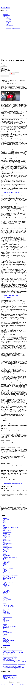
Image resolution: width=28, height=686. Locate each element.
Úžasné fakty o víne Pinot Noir (9, 668)
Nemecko (5, 583)
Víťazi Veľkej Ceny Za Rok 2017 (10, 587)
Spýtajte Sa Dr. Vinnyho (8, 530)
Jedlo (4, 633)
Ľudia (4, 553)
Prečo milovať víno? (7, 653)
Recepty (5, 541)
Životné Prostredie (7, 578)
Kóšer (7, 24)
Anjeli (4, 564)
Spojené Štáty (6, 549)
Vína (4, 525)
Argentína (5, 628)
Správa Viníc (5, 593)
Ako (4, 565)
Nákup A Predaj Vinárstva (8, 582)
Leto (4, 604)
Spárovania (5, 535)
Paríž (4, 635)
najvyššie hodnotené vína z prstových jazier (11, 296)
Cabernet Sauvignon (7, 585)
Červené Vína (6, 576)
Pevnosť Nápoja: (4, 68)
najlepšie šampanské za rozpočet (13, 483)
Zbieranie (7, 512)
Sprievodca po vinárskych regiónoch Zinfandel (12, 650)
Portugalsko (8, 21)
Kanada (4, 625)
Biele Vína (5, 600)
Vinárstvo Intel (6, 612)
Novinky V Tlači (6, 643)
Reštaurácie (5, 544)
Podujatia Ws (6, 590)
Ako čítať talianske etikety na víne (10, 657)
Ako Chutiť (5, 558)
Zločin (4, 603)
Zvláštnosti (5, 641)
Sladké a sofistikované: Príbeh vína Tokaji (11, 660)
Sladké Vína (5, 567)
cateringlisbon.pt (6, 15)
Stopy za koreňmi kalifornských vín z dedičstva (13, 652)
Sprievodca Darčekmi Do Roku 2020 (10, 575)
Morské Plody (6, 608)
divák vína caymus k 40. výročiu (10, 677)
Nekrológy (5, 592)
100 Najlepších (6, 621)
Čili (4, 618)
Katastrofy (5, 584)
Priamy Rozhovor (9, 25)
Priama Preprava (6, 534)
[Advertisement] (14, 43)
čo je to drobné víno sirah (8, 678)
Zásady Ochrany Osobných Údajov (10, 527)
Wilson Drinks (5, 8)
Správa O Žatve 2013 (7, 632)
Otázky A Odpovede (7, 547)
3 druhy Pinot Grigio (7, 659)
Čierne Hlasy (6, 639)
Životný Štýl (5, 522)
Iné (3, 526)
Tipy (4, 520)
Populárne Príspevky (7, 532)
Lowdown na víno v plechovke (9, 658)
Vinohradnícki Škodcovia (8, 640)
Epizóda (5, 518)
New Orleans (6, 627)
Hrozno (4, 523)
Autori (4, 619)
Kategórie (5, 16)
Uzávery (7, 22)
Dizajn (4, 554)
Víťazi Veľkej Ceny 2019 (8, 606)
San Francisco (9, 26)
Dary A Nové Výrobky (8, 605)
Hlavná (4, 12)
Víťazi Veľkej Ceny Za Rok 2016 (13, 28)
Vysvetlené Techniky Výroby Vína (10, 557)
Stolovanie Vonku (6, 540)
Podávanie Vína (9, 19)
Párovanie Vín (6, 521)
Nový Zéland (6, 629)
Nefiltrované (5, 546)
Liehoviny (5, 624)
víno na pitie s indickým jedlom (13, 192)
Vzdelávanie (5, 537)
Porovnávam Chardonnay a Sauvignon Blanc (12, 666)
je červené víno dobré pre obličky (10, 675)
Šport (4, 610)
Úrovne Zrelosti (6, 613)
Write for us (5, 14)
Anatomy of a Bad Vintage (8, 651)
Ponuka (2, 10)
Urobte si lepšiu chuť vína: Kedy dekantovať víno (13, 667)
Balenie (4, 539)
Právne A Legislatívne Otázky (9, 577)
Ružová (4, 594)
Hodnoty (5, 563)
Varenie (4, 529)
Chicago (5, 570)
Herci (4, 596)
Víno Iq (4, 556)
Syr (4, 589)
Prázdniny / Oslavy (7, 561)
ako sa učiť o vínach (7, 676)
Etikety (4, 638)
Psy (4, 574)
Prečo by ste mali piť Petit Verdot (10, 654)
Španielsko (5, 560)
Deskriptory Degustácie (8, 642)
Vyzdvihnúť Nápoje (4, 75)
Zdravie (4, 528)
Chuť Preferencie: (4, 65)
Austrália (5, 631)
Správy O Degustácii (7, 543)
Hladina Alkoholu (6, 562)
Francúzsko (8, 18)
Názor (4, 569)
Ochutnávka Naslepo (7, 617)
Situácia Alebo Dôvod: (5, 70)
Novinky (5, 542)
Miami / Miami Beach (7, 607)
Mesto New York (6, 555)
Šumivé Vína (6, 611)
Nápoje (4, 586)
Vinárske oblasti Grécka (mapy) (9, 655)
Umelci (4, 601)
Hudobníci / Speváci (7, 599)
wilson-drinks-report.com (6, 684)
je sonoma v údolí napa (8, 673)
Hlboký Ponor (6, 519)
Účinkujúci (5, 636)
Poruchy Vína (6, 615)
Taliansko (8, 23)
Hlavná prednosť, (6, 645)
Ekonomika (5, 598)
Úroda (4, 571)
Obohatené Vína (9, 17)
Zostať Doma (6, 581)
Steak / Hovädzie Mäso (8, 568)
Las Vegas (5, 550)
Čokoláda (5, 634)
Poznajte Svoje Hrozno (8, 572)
